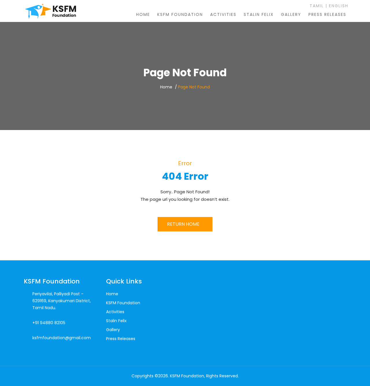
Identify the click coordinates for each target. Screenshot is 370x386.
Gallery (291, 14)
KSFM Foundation (180, 14)
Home (143, 14)
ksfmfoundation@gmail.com (61, 338)
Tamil (316, 6)
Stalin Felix (259, 14)
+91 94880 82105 (48, 323)
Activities (223, 14)
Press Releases (327, 14)
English (338, 6)
